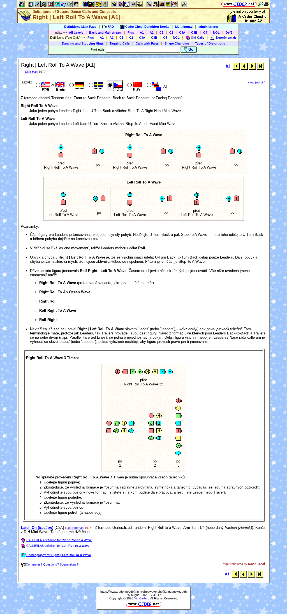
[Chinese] (134, 86)
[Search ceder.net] (260, 4)
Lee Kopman (75, 527)
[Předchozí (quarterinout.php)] (244, 66)
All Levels (76, 32)
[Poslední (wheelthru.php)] (260, 66)
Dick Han (31, 71)
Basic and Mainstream (105, 32)
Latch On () (37, 527)
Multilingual (184, 26)
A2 (152, 32)
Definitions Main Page (80, 26)
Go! (191, 49)
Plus (131, 32)
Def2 (229, 32)
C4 (205, 32)
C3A (182, 32)
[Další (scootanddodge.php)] (252, 66)
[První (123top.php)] (236, 66)
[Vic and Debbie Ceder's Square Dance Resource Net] (239, 4)
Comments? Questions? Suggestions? (52, 564)
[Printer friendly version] (266, 4)
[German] (76, 86)
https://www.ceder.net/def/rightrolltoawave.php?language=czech (143, 591)
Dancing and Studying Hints (83, 43)
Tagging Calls (120, 43)
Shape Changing (177, 43)
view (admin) (256, 82)
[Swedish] (95, 86)
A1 (142, 32)
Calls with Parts (147, 43)
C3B (194, 32)
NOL (216, 32)
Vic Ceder (141, 598)
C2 (171, 32)
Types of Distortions (210, 43)
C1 (161, 32)
